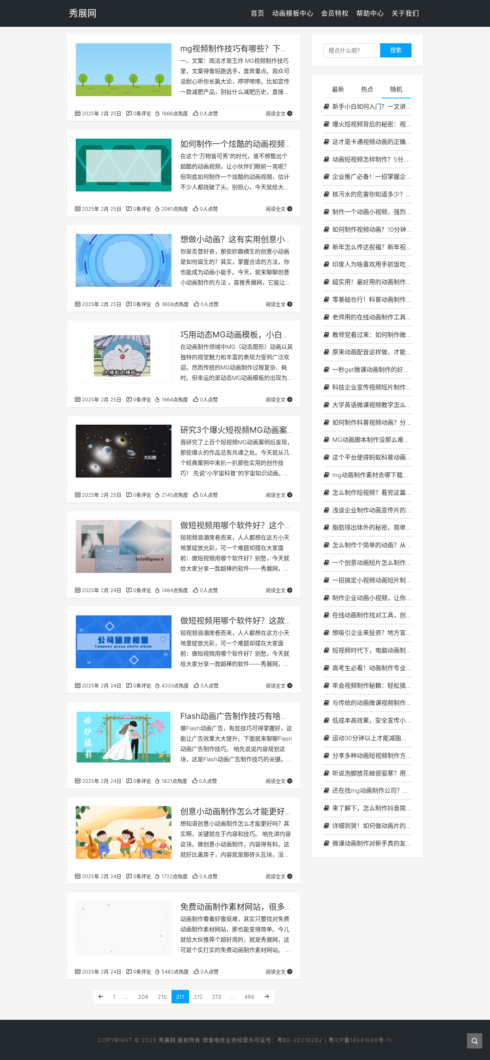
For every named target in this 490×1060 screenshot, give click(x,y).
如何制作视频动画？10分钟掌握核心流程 (372, 229)
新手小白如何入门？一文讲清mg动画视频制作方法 (372, 106)
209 (143, 996)
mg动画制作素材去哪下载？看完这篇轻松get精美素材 (372, 475)
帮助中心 (370, 13)
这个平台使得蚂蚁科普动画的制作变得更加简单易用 (372, 457)
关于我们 (405, 13)
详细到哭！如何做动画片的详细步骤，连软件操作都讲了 (372, 825)
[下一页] (266, 996)
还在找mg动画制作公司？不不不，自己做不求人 (372, 790)
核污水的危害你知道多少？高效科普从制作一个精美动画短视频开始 (372, 194)
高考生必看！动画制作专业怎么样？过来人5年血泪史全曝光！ (372, 668)
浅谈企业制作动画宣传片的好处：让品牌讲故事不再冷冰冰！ (372, 510)
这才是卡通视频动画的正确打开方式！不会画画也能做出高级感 (372, 142)
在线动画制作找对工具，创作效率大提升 (372, 615)
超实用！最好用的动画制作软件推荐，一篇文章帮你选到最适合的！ (372, 282)
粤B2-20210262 (300, 1040)
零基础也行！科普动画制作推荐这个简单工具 (372, 299)
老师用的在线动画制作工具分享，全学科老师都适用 (372, 317)
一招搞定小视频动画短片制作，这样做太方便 (372, 580)
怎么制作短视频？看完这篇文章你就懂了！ (372, 492)
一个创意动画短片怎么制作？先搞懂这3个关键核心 (372, 562)
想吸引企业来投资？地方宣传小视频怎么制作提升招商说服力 (372, 632)
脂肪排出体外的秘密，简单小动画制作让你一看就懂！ (372, 527)
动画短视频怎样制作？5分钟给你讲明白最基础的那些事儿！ (372, 159)
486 (249, 996)
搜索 (396, 50)
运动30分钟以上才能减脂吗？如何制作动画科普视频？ (372, 738)
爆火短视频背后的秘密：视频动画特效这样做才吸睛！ (372, 124)
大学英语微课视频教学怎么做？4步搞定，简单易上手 (372, 405)
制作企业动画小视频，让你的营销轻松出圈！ (372, 598)
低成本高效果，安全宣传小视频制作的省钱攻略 (372, 720)
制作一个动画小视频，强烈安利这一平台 (372, 212)
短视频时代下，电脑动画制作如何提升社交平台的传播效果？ (372, 650)
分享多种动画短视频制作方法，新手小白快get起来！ (372, 755)
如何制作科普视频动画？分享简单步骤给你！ (372, 422)
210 (162, 996)
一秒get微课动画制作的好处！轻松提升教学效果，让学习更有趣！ (372, 369)
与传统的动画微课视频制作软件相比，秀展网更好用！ (372, 703)
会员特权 (335, 13)
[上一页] (100, 996)
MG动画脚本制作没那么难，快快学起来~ (372, 439)
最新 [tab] (338, 89)
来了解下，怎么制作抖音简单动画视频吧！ (372, 808)
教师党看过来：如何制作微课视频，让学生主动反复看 (372, 335)
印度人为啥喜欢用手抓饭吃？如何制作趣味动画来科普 (372, 264)
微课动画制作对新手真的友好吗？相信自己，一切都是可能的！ (372, 843)
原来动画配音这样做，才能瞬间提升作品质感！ (372, 352)
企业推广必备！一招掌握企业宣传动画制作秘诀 (372, 176)
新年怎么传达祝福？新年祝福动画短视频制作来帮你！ (372, 247)
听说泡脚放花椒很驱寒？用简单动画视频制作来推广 (372, 773)
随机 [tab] (396, 89)
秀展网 (167, 1040)
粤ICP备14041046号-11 (360, 1040)
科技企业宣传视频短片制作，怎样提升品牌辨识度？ (372, 387)
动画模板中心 (293, 13)
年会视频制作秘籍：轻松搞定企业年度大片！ (372, 685)
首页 (258, 13)
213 (216, 996)
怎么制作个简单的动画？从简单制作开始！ (372, 545)
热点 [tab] (367, 89)
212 (198, 996)
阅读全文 (276, 113)
